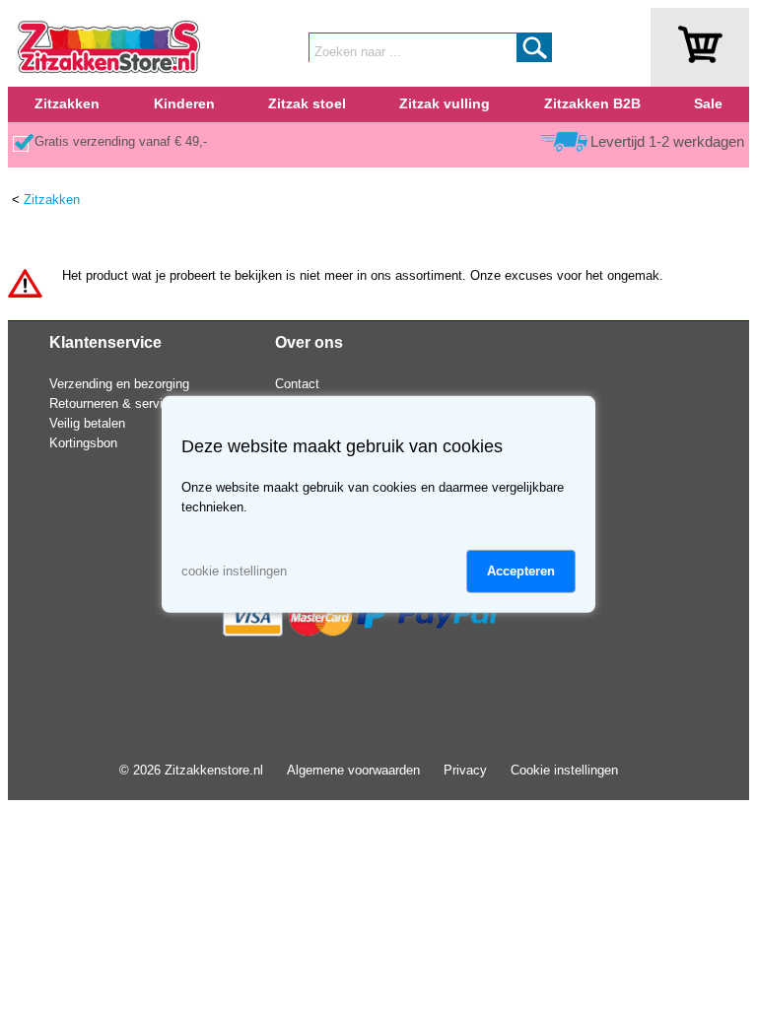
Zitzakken (67, 103)
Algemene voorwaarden (353, 770)
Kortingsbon (83, 443)
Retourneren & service (112, 403)
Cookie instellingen (564, 770)
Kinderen (184, 103)
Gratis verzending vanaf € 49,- (120, 141)
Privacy (465, 770)
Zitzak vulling (444, 103)
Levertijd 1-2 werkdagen (667, 142)
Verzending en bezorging (119, 383)
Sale (708, 103)
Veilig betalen (87, 423)
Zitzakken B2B (592, 103)
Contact (297, 383)
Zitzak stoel (307, 103)
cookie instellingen (234, 571)
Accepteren (521, 571)
